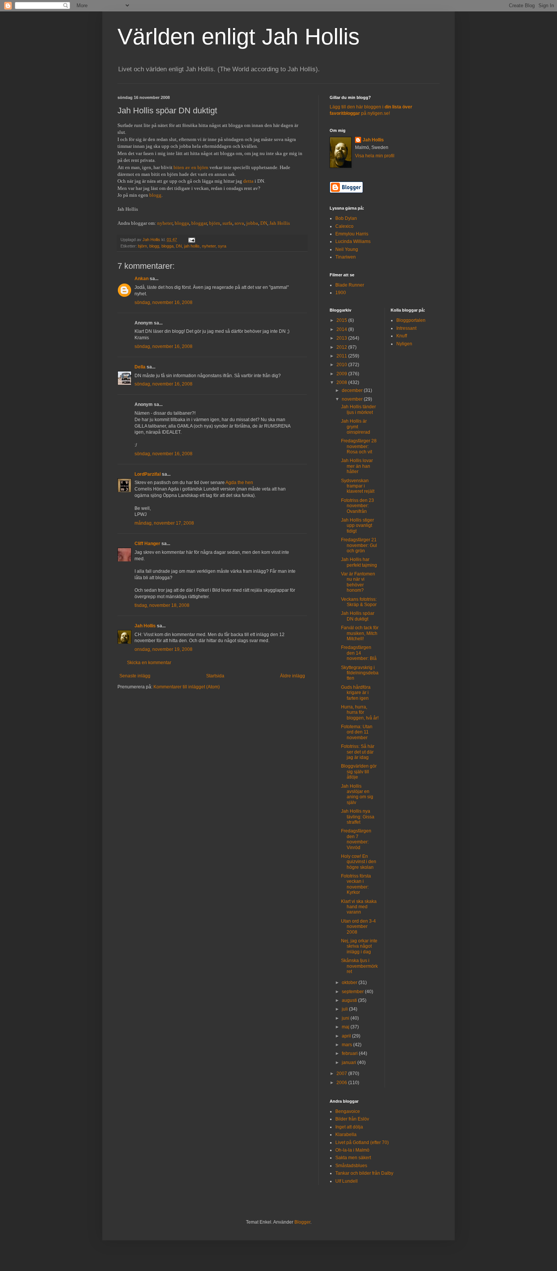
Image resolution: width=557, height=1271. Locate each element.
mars (347, 1044)
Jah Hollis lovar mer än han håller (357, 466)
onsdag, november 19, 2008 (163, 649)
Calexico (344, 226)
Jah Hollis (279, 223)
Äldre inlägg (292, 676)
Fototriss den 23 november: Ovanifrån (357, 506)
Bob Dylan (346, 218)
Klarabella (346, 1134)
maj (346, 1027)
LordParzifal (148, 474)
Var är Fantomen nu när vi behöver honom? (358, 582)
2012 (342, 347)
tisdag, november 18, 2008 (162, 605)
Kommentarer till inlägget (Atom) (186, 687)
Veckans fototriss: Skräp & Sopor (359, 602)
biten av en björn (191, 167)
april (347, 1036)
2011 (342, 356)
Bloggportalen (411, 320)
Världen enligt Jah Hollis (238, 36)
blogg (155, 195)
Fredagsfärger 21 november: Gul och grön (359, 545)
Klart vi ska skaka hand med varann (359, 907)
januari (349, 1062)
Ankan (142, 278)
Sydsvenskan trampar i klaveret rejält (357, 486)
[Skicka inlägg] (191, 239)
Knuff (401, 336)
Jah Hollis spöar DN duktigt (357, 616)
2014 (342, 329)
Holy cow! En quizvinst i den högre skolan (358, 862)
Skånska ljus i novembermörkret (359, 966)
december (353, 390)
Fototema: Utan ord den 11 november (356, 732)
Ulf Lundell (346, 1181)
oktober (350, 982)
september (353, 991)
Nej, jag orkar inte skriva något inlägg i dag (359, 946)
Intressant (406, 328)
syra (222, 246)
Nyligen (404, 343)
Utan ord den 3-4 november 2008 (358, 926)
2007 (342, 1073)
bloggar (199, 223)
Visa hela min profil (374, 155)
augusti (350, 1000)
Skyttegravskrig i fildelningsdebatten (360, 673)
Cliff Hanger (147, 543)
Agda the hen (239, 482)
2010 (342, 364)
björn (214, 223)
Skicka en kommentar (149, 662)
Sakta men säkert (353, 1157)
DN (263, 223)
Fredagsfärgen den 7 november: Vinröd (356, 839)
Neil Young (346, 249)
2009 (342, 373)
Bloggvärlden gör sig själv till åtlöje (359, 771)
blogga (182, 223)
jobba (252, 223)
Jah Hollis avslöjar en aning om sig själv (357, 794)
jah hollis (192, 246)
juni (346, 1018)
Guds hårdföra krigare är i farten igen (356, 693)
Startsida (215, 676)
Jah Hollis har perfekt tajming (359, 562)
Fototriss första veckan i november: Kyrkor (356, 884)
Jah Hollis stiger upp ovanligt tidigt (357, 525)
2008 (342, 382)
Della (140, 367)
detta (248, 181)
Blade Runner (349, 285)
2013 (342, 338)
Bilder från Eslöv (352, 1119)
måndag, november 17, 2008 (164, 523)
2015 (342, 320)
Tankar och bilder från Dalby (364, 1173)
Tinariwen (345, 257)
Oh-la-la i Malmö (352, 1150)
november (353, 399)
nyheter (164, 223)
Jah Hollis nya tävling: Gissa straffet (357, 817)
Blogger (302, 1222)
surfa (227, 223)
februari (350, 1053)
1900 (340, 292)
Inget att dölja (349, 1127)
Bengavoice (347, 1111)
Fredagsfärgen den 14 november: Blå (359, 653)
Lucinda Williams (353, 241)
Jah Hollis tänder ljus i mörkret (358, 409)
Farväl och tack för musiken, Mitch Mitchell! (360, 633)
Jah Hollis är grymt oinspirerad (355, 426)
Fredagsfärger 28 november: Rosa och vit (359, 446)
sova (239, 223)
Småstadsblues (351, 1165)
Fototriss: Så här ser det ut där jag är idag (357, 752)
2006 (342, 1082)
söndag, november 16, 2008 (163, 302)
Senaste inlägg (134, 676)
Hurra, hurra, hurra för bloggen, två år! (360, 712)
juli (345, 1009)
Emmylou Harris (351, 234)
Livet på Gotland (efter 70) (362, 1142)
